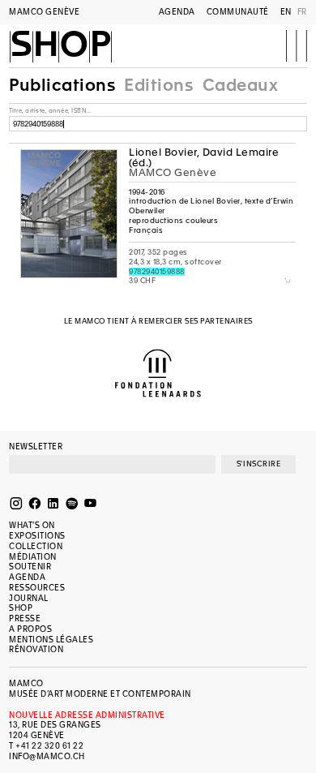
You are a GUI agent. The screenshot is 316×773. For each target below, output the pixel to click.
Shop (61, 45)
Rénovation (36, 649)
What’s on (32, 525)
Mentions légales (51, 639)
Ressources (37, 587)
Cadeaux (241, 85)
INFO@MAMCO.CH (47, 756)
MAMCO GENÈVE (44, 11)
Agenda (177, 11)
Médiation (33, 556)
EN (286, 11)
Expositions (37, 535)
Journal (29, 598)
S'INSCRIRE (259, 464)
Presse (25, 618)
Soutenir (30, 566)
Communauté (238, 11)
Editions (158, 85)
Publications (62, 85)
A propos (30, 629)
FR (302, 11)
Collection (35, 546)
